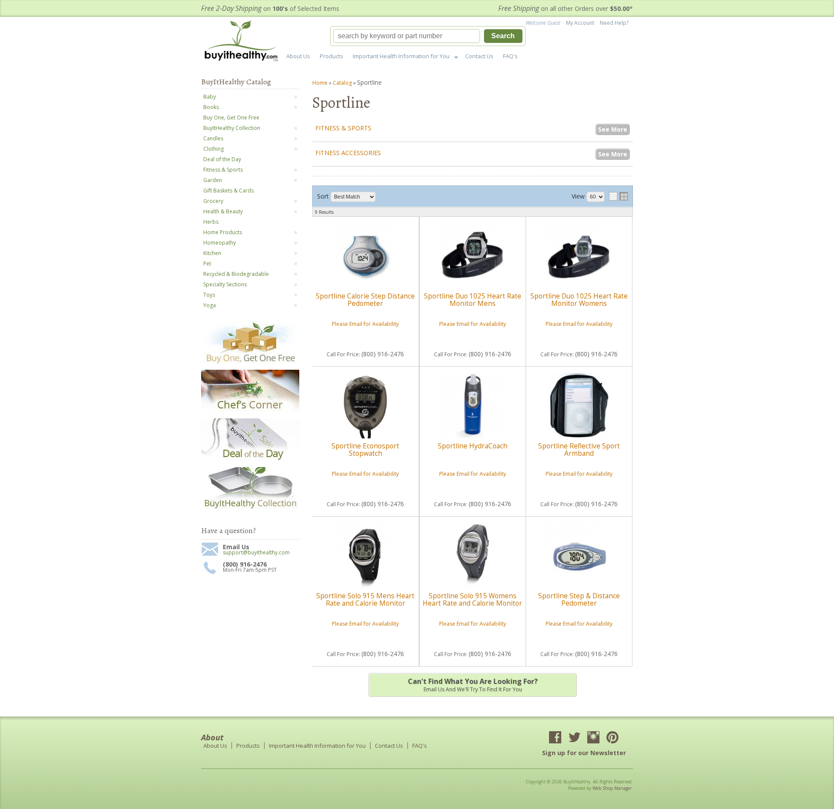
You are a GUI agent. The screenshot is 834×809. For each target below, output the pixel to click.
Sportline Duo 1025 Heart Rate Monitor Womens (579, 300)
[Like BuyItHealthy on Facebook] (555, 738)
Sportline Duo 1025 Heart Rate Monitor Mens (472, 300)
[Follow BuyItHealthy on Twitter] (574, 738)
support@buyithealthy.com (256, 552)
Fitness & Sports (343, 128)
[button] (428, 36)
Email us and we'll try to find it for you (473, 684)
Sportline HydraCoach (472, 446)
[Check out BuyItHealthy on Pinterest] (612, 738)
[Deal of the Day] (250, 460)
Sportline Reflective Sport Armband (579, 449)
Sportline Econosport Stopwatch (365, 449)
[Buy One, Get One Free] (250, 362)
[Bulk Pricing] (250, 508)
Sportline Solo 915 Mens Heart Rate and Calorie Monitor (365, 599)
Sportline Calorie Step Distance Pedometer (365, 300)
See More (612, 129)
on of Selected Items (270, 8)
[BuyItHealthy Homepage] (244, 42)
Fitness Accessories (348, 153)
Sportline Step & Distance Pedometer (579, 599)
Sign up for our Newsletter (584, 753)
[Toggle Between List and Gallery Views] (618, 196)
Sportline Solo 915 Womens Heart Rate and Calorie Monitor (472, 599)
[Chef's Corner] (250, 411)
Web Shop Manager (612, 788)
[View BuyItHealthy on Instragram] (593, 738)
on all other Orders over (565, 8)
